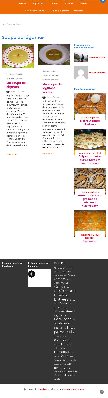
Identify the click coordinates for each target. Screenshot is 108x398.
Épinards (70, 375)
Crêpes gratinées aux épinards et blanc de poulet (90, 160)
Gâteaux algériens (60, 10)
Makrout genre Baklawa (90, 122)
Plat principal (38, 3)
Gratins (82, 153)
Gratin (57, 307)
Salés (64, 356)
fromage (66, 303)
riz (72, 352)
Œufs (57, 378)
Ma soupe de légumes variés (52, 88)
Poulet (66, 344)
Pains (56, 324)
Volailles (59, 375)
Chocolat (59, 279)
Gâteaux (59, 311)
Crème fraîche (61, 283)
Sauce (58, 360)
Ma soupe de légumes (16, 85)
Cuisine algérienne (35, 10)
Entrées (84, 3)
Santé (70, 356)
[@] (39, 274)
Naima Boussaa (17, 92)
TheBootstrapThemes (73, 389)
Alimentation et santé (63, 268)
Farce (72, 299)
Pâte (56, 348)
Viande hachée (69, 371)
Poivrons (62, 337)
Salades (69, 3)
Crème (69, 279)
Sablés (56, 356)
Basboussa (90, 241)
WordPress (43, 389)
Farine (56, 304)
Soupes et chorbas (14, 78)
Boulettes (58, 275)
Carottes (72, 275)
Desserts (78, 10)
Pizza (64, 328)
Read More (12, 154)
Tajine (66, 367)
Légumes (10, 74)
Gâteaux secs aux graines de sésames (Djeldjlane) (90, 200)
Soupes (55, 3)
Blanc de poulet (63, 271)
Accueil (22, 3)
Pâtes (62, 348)
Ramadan (62, 352)
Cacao (64, 275)
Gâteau (65, 308)
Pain (74, 320)
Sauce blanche (69, 360)
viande (57, 371)
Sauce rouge (59, 364)
